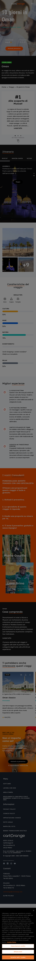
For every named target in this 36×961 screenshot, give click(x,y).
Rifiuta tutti (18, 951)
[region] (18, 934)
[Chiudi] (33, 910)
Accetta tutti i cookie (18, 957)
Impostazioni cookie (18, 946)
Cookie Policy (11, 942)
